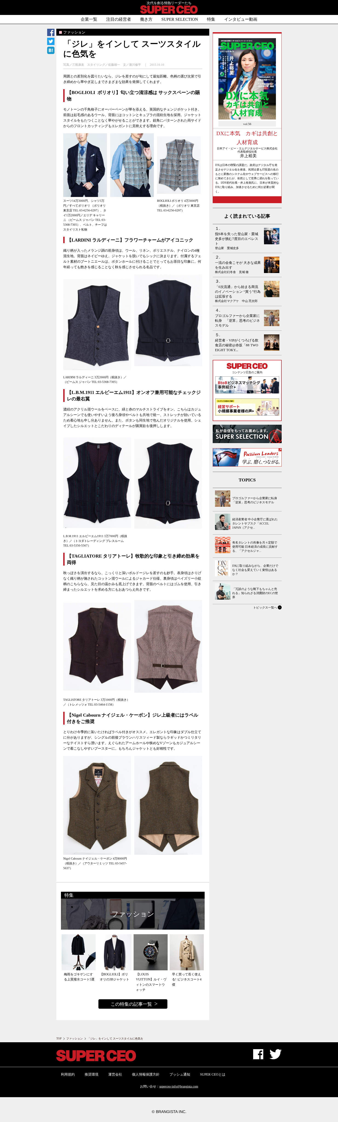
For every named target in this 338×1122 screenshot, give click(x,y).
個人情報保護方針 (146, 1074)
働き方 (146, 19)
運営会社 (115, 1074)
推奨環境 (91, 1074)
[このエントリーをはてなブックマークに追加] (50, 51)
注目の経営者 (118, 19)
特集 (211, 19)
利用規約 (68, 1074)
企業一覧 (89, 19)
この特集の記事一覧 (131, 1004)
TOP (59, 1038)
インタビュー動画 (240, 19)
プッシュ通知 (179, 1074)
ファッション (74, 1038)
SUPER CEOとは (212, 1074)
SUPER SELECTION (179, 19)
